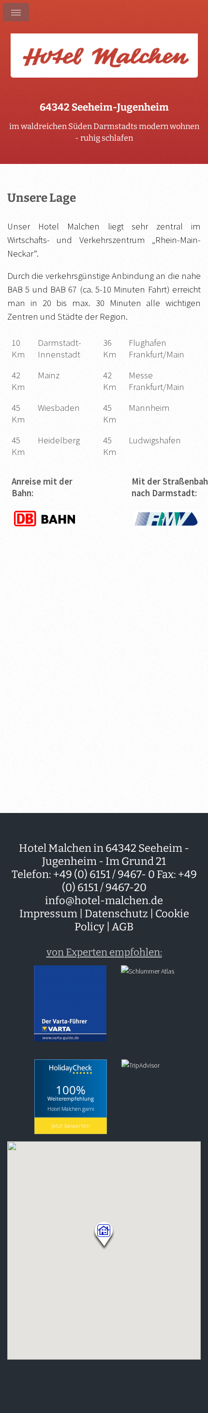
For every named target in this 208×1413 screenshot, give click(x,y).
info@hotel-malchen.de (104, 900)
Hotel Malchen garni (70, 1108)
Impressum (48, 913)
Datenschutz (116, 913)
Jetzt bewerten (70, 1125)
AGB (123, 926)
